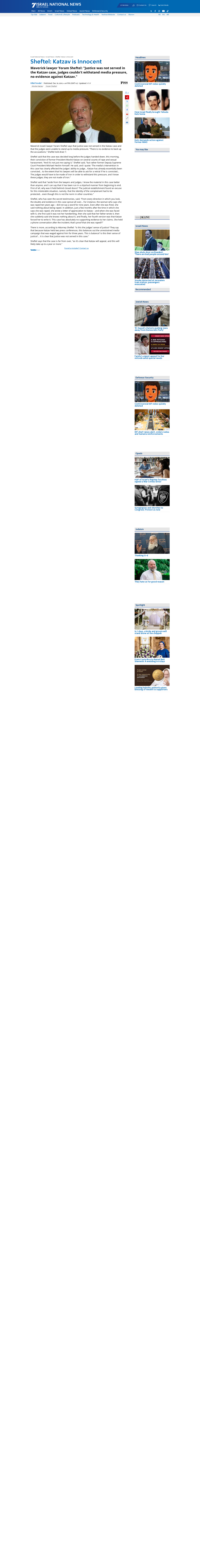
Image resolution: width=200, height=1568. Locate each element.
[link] (152, 85)
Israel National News (37, 57)
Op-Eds (34, 15)
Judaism (42, 15)
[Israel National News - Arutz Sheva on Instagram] (159, 11)
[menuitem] (33, 11)
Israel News (59, 11)
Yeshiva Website (108, 15)
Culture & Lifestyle (62, 15)
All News (41, 11)
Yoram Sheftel (51, 86)
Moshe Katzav (37, 86)
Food (50, 15)
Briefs (49, 11)
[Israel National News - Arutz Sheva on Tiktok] (168, 11)
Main (33, 11)
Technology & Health (90, 15)
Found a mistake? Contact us (76, 248)
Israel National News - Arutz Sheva (50, 6)
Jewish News (85, 11)
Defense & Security (100, 11)
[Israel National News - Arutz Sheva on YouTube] (163, 11)
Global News (72, 11)
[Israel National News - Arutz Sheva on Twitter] (151, 11)
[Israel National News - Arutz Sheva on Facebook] (155, 11)
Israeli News (50, 57)
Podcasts (76, 15)
